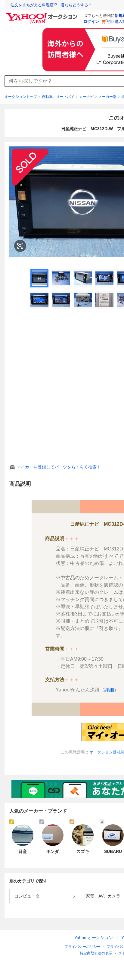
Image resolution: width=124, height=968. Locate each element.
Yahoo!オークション (93, 937)
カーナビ (86, 97)
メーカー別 (107, 97)
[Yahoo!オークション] (42, 15)
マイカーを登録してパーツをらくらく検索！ (59, 467)
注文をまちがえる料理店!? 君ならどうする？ (51, 5)
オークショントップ (21, 97)
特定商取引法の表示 (96, 953)
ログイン (91, 21)
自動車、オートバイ (58, 97)
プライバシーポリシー (82, 947)
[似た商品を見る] (20, 246)
